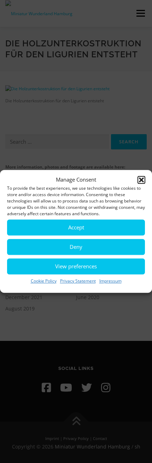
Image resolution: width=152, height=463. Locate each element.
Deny (76, 246)
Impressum (110, 281)
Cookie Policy (44, 281)
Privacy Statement (78, 281)
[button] (141, 179)
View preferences (76, 266)
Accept (76, 227)
